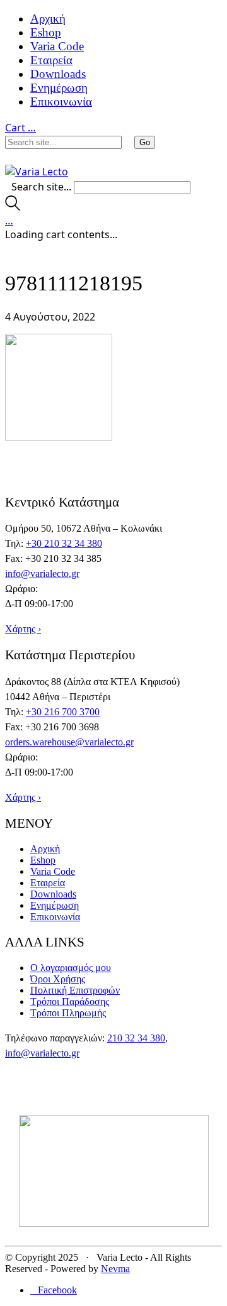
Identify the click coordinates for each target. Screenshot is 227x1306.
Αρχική (48, 18)
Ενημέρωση (59, 87)
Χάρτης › (23, 628)
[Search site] (12, 207)
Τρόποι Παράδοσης (69, 1001)
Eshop (45, 32)
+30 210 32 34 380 (64, 543)
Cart (20, 127)
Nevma (115, 1268)
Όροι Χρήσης (57, 979)
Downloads (58, 73)
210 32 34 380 (136, 1038)
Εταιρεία (51, 60)
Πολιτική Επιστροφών (75, 990)
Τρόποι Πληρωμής (68, 1012)
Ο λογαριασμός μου (70, 967)
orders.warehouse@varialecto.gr (69, 742)
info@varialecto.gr (42, 573)
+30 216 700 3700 (63, 711)
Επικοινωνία (61, 101)
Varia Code (57, 46)
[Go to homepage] (36, 171)
